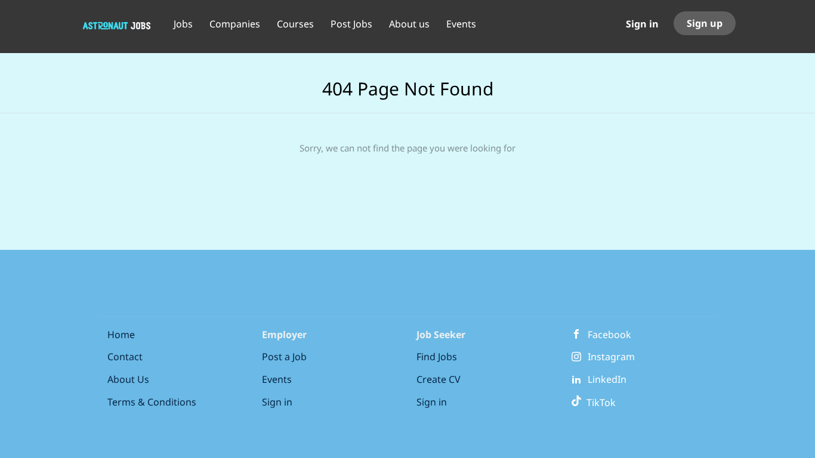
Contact (125, 356)
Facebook (609, 334)
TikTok (599, 402)
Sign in (642, 23)
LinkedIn (607, 379)
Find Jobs (436, 356)
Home (121, 334)
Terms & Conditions (151, 402)
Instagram (611, 356)
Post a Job (284, 356)
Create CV (438, 379)
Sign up (705, 23)
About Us (128, 379)
